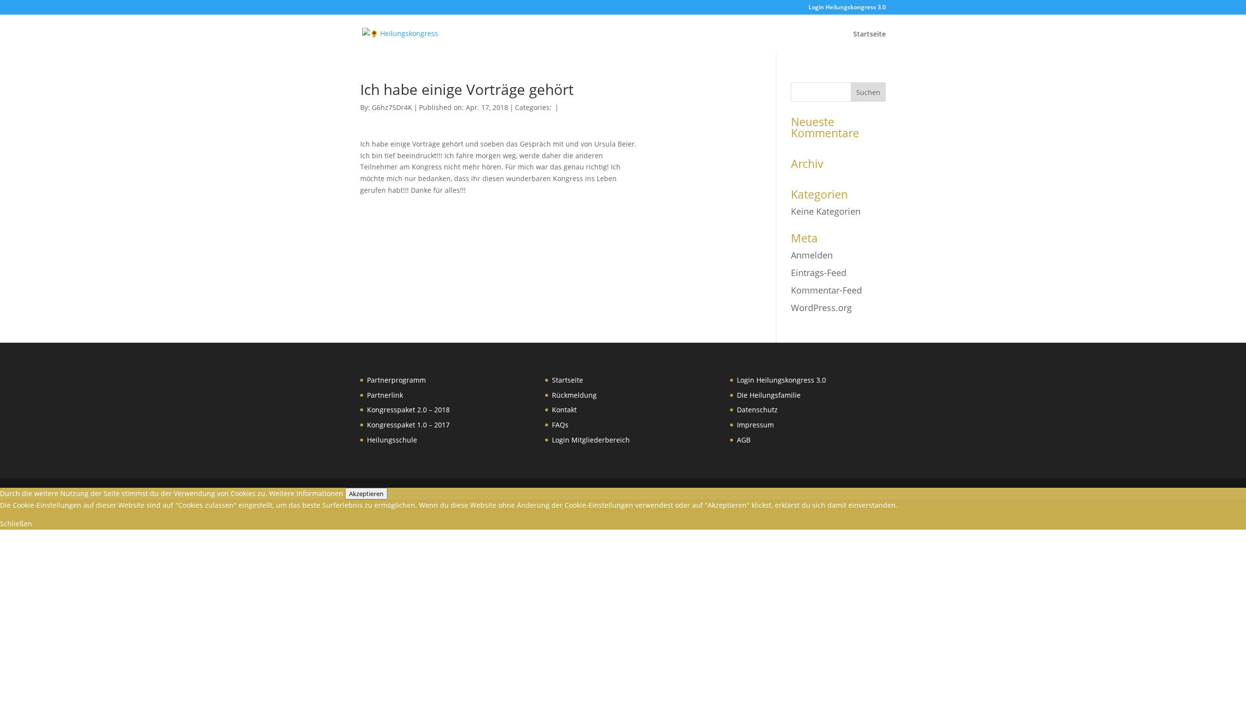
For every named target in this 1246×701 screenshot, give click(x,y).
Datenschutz (757, 409)
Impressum (755, 424)
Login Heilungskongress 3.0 (847, 7)
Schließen (16, 523)
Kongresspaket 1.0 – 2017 (408, 424)
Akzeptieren (366, 493)
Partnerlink (385, 395)
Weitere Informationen (306, 493)
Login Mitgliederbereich (591, 439)
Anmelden (812, 255)
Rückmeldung (574, 395)
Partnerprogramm (396, 380)
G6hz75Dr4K (392, 107)
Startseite (869, 34)
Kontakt (564, 409)
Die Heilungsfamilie (769, 395)
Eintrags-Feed (818, 272)
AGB (744, 439)
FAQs (560, 424)
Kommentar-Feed (826, 290)
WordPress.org (821, 308)
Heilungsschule (392, 439)
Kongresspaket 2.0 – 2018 (408, 409)
